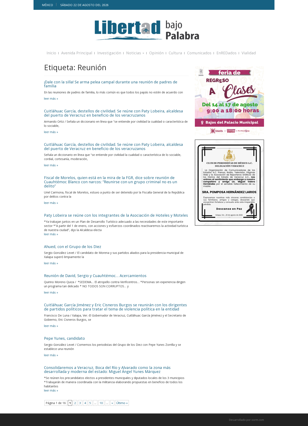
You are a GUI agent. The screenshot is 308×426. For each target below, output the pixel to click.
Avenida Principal (76, 52)
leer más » (51, 98)
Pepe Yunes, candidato (64, 338)
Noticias (134, 52)
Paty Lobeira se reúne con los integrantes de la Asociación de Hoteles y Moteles (116, 215)
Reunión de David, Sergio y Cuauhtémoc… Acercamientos (95, 275)
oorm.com (257, 420)
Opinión (156, 52)
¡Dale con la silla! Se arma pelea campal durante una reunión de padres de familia (110, 84)
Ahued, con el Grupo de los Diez (72, 246)
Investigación (109, 52)
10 (101, 403)
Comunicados (199, 52)
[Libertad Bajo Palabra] (154, 30)
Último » (122, 403)
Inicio (51, 52)
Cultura (175, 52)
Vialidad (249, 52)
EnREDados (226, 52)
